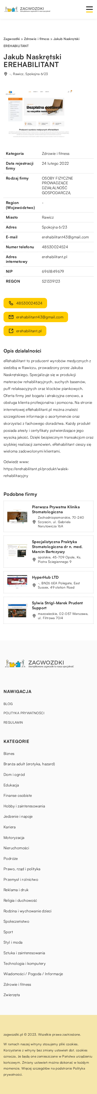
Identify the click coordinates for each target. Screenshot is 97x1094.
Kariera (10, 827)
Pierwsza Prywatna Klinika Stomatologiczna (56, 509)
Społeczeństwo (16, 921)
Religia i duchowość (20, 900)
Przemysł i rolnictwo (21, 879)
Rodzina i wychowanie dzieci (28, 911)
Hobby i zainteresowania (24, 806)
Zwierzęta (12, 994)
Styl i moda (13, 942)
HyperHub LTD (45, 577)
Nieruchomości (16, 848)
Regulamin (13, 722)
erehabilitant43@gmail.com (65, 237)
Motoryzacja (14, 837)
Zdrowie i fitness (56, 153)
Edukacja (11, 785)
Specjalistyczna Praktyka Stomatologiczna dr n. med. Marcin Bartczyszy (57, 546)
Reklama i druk (16, 889)
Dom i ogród (14, 774)
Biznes (9, 753)
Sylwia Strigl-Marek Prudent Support (57, 605)
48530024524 (55, 246)
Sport (8, 932)
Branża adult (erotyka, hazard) (29, 763)
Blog (8, 704)
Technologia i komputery (25, 963)
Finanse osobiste (18, 795)
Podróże (11, 858)
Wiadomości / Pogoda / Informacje (33, 973)
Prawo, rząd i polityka (22, 868)
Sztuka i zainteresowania (24, 952)
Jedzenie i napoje (18, 816)
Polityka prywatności (24, 713)
